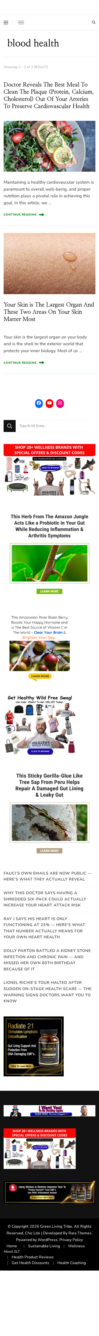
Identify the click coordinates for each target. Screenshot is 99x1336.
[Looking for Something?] (52, 426)
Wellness (76, 1246)
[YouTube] (49, 403)
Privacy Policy (71, 1240)
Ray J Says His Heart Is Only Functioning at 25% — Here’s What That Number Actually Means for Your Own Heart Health (44, 928)
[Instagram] (60, 403)
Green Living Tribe (56, 1226)
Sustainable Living (44, 1246)
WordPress (47, 1240)
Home (11, 1246)
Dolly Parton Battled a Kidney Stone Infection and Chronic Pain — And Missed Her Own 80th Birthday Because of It (47, 960)
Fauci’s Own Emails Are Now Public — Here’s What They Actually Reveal (48, 876)
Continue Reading (20, 214)
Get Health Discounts (30, 1263)
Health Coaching (71, 1263)
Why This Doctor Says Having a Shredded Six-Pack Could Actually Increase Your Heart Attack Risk (45, 899)
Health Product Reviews (33, 1257)
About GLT (12, 1251)
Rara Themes (80, 1233)
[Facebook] (39, 403)
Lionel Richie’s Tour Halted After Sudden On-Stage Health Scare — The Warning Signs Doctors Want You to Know (48, 992)
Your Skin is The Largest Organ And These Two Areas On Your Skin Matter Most (49, 312)
